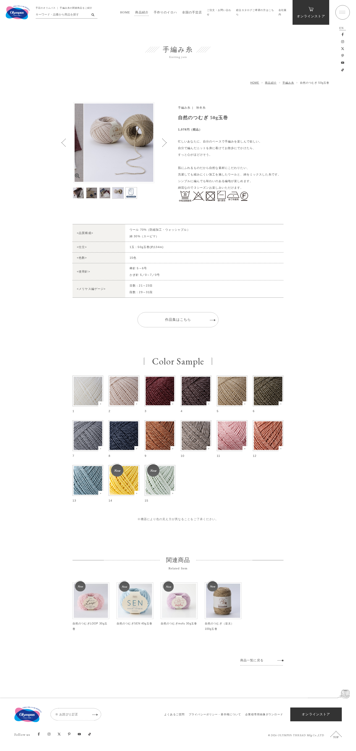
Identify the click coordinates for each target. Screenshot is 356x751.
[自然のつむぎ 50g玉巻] (114, 142)
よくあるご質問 (174, 714)
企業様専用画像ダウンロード (264, 714)
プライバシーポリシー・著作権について (215, 714)
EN (341, 28)
